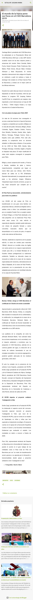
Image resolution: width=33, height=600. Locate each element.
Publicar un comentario (10, 493)
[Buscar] (31, 3)
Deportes (5, 480)
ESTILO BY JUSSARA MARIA (13, 2)
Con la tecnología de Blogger (18, 597)
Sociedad (17, 480)
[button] (3, 25)
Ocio (11, 480)
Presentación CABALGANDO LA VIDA (11, 518)
